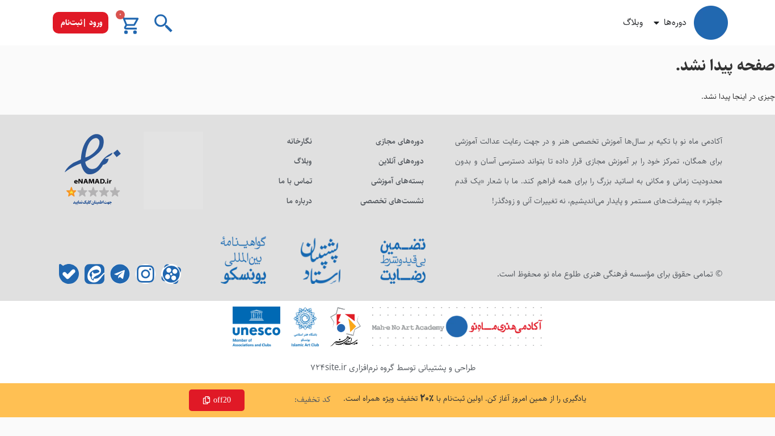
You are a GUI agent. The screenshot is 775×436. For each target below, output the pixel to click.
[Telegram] (120, 274)
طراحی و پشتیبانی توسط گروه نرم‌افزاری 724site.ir (393, 367)
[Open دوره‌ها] (656, 23)
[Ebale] (69, 274)
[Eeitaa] (94, 274)
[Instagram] (145, 274)
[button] (80, 22)
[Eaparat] (171, 274)
